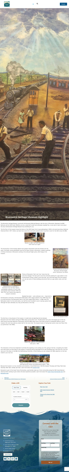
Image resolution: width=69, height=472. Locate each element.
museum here (36, 367)
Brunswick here (4, 373)
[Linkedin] (16, 458)
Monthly (25, 387)
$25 (14, 392)
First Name (43, 443)
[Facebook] (5, 458)
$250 (28, 392)
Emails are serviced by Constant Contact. (50, 458)
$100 (23, 392)
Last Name (52, 443)
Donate (21, 405)
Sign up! (50, 462)
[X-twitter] (9, 458)
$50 (18, 392)
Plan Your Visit (44, 386)
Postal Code (43, 447)
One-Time (16, 387)
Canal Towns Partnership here (55, 371)
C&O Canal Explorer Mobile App (47, 390)
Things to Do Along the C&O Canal (47, 395)
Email (42, 438)
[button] (33, 4)
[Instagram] (12, 458)
